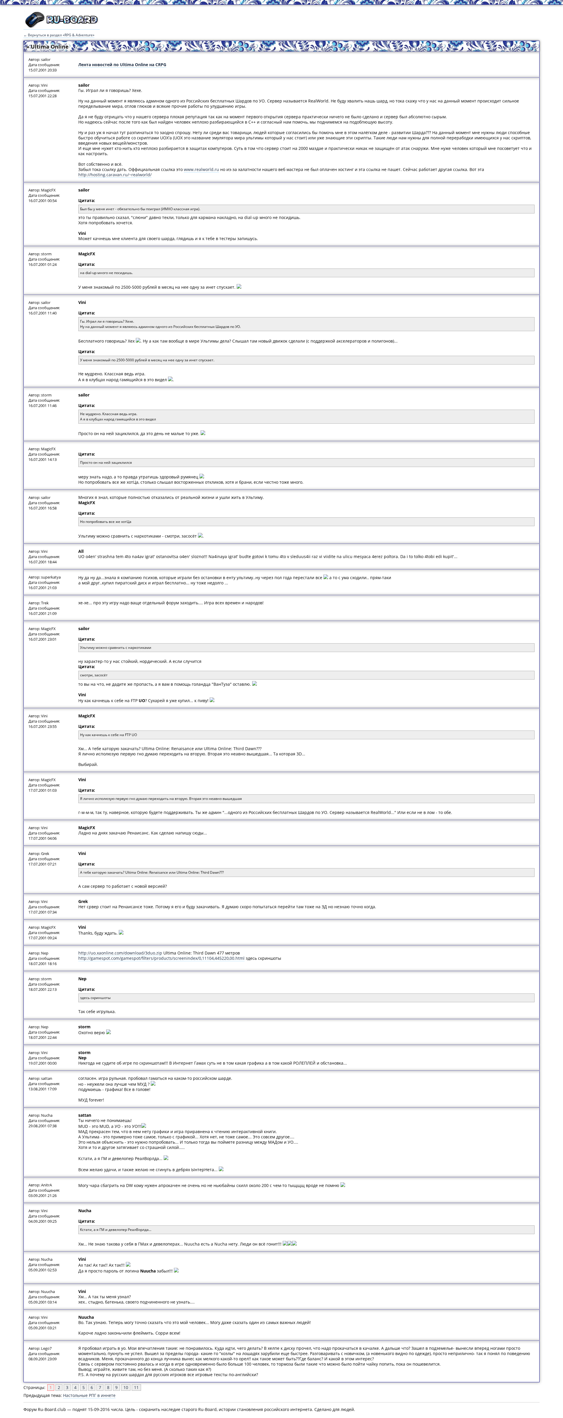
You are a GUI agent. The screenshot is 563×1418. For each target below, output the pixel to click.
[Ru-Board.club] (61, 27)
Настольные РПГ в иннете (89, 1395)
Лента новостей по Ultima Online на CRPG (122, 64)
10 (125, 1387)
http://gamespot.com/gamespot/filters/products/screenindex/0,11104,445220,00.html (161, 958)
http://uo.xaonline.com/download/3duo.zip (120, 953)
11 (136, 1387)
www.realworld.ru (201, 169)
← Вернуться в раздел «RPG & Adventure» (58, 35)
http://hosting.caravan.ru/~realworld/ (115, 174)
